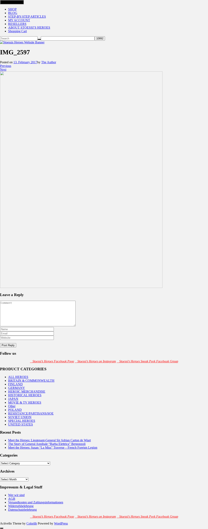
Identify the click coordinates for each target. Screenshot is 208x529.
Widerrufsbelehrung (21, 506)
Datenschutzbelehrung (22, 509)
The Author (48, 62)
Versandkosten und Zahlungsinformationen (35, 502)
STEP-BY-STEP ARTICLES (27, 16)
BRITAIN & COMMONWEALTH (31, 380)
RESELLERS (17, 24)
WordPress (61, 523)
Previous (5, 66)
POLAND (15, 410)
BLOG (12, 13)
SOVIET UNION (19, 417)
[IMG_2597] (81, 287)
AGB (11, 498)
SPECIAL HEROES (21, 420)
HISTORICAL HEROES (24, 395)
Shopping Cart (17, 31)
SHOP (12, 9)
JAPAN (13, 399)
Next (3, 69)
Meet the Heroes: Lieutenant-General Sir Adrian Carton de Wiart (49, 440)
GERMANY (16, 388)
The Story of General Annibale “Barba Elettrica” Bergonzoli (47, 444)
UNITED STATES (20, 424)
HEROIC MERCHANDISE (26, 391)
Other (11, 406)
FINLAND (15, 384)
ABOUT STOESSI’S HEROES (29, 27)
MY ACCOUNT (19, 20)
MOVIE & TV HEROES (24, 402)
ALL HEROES (18, 377)
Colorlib (31, 523)
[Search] (39, 39)
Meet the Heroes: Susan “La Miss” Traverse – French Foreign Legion (52, 447)
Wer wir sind (16, 495)
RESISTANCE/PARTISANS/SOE (31, 413)
